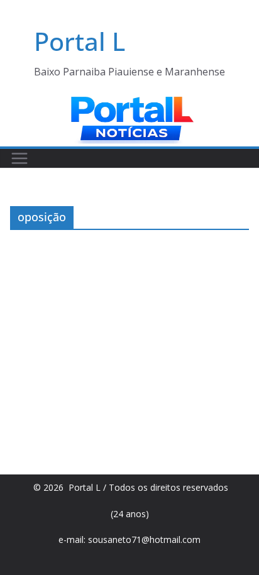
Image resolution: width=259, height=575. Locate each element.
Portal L (79, 41)
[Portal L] (129, 102)
